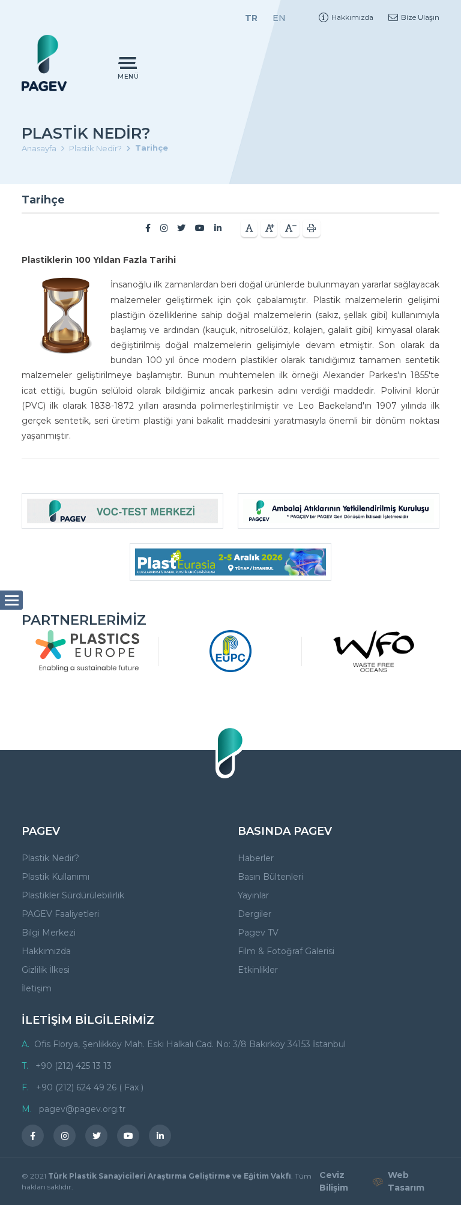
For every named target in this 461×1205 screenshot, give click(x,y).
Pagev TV (258, 932)
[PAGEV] (44, 63)
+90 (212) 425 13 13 (73, 1065)
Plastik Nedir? (95, 148)
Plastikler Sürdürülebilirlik (73, 895)
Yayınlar (253, 895)
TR (251, 18)
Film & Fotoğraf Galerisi (286, 951)
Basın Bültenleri (270, 876)
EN (279, 18)
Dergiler (254, 914)
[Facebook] (148, 228)
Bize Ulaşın (420, 17)
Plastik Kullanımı (55, 876)
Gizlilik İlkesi (46, 969)
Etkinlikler (258, 969)
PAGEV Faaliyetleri (60, 914)
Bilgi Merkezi (49, 932)
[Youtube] (200, 228)
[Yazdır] (312, 228)
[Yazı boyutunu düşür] (290, 228)
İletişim (37, 988)
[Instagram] (163, 228)
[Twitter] (181, 228)
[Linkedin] (217, 228)
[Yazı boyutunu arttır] (269, 228)
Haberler (256, 858)
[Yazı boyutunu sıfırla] (249, 228)
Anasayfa (39, 148)
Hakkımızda (352, 17)
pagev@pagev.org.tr (82, 1109)
